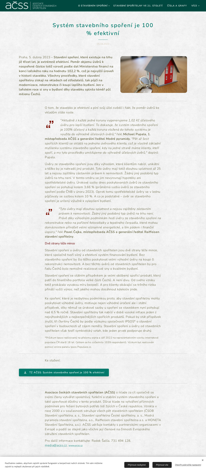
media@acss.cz (56, 445)
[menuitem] (94, 5)
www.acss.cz (76, 445)
